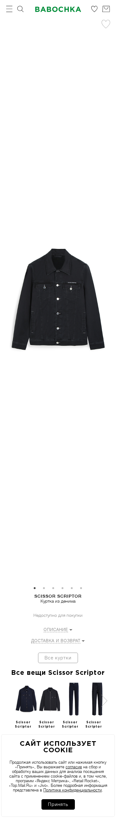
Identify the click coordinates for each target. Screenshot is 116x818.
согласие (74, 767)
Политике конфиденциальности (72, 790)
